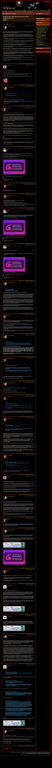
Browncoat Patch (39, 37)
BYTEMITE (8, 315)
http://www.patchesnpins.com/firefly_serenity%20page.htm (11, 132)
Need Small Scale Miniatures (40, 42)
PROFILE (19, 10)
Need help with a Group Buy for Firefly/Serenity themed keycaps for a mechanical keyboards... (42, 28)
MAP (46, 10)
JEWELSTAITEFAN (9, 195)
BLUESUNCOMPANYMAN (10, 26)
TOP (31, 63)
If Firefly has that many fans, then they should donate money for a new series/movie (43, 44)
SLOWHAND (9, 476)
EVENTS (40, 10)
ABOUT (49, 10)
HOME (16, 10)
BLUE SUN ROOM (24, 10)
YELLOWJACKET (9, 585)
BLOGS (33, 10)
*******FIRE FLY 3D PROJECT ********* (41, 30)
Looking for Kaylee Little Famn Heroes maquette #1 (43, 25)
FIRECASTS (36, 10)
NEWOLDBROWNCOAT (10, 358)
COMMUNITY (29, 10)
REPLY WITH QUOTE (27, 63)
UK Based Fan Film (39, 33)
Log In (48, 1)
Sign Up (46, 1)
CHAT (43, 10)
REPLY (23, 63)
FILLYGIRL (8, 148)
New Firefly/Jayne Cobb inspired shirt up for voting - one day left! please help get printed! (43, 35)
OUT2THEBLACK (9, 65)
